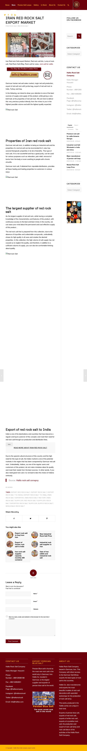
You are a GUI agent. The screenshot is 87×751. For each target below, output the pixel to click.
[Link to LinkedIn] (15, 14)
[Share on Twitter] (30, 518)
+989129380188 (80, 89)
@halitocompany (77, 101)
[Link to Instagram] (11, 14)
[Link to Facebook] (8, 14)
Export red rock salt (20, 492)
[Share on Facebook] (14, 518)
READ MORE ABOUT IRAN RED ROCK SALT (30, 448)
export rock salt (39, 492)
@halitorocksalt (81, 105)
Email (35, 601)
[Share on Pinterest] (47, 518)
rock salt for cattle (46, 64)
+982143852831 (76, 94)
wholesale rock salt (15, 506)
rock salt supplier (28, 503)
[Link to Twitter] (5, 14)
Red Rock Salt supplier (35, 500)
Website (35, 609)
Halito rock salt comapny (27, 480)
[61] (30, 45)
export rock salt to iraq (34, 495)
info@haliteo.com (78, 113)
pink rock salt (11, 26)
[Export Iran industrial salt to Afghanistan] (85, 375)
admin (10, 487)
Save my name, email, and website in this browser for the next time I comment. (29, 618)
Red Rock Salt (23, 26)
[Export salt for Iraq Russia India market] (2, 375)
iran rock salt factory (35, 498)
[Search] (68, 5)
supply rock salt (45, 503)
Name (35, 593)
